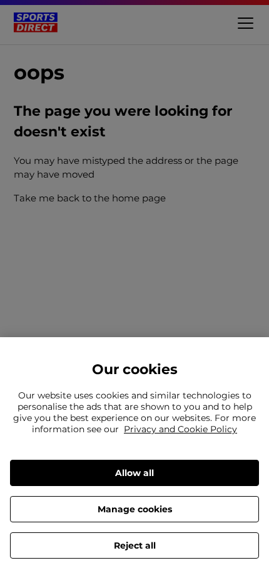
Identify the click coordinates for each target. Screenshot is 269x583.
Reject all (135, 545)
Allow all (134, 473)
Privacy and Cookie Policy (180, 429)
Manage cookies (135, 509)
